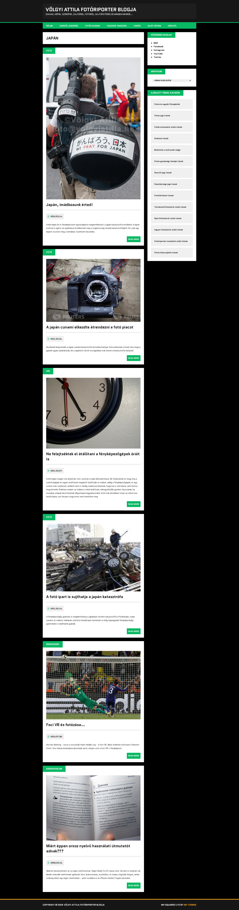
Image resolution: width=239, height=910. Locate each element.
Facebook (158, 46)
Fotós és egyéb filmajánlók (167, 104)
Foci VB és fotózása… (65, 724)
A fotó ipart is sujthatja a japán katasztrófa (84, 596)
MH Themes (190, 904)
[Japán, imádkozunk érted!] (93, 197)
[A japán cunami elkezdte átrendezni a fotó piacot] (93, 319)
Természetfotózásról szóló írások (170, 207)
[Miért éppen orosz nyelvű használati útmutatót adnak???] (93, 838)
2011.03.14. (56, 608)
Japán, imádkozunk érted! (69, 204)
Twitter (157, 57)
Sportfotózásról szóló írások (167, 218)
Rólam (49, 25)
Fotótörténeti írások (164, 195)
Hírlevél (172, 25)
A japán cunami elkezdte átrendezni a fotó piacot (89, 327)
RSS (156, 43)
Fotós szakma (92, 25)
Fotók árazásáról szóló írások (168, 127)
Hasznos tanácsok (117, 25)
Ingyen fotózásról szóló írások (168, 229)
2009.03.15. (57, 862)
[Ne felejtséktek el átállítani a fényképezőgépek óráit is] (93, 446)
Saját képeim (154, 25)
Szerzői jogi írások (163, 172)
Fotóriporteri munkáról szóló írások (171, 241)
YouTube (158, 53)
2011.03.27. (56, 470)
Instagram (159, 50)
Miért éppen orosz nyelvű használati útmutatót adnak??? (88, 848)
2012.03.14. (57, 216)
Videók (137, 25)
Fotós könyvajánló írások (166, 252)
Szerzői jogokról (69, 25)
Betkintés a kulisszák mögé (167, 150)
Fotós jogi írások (162, 115)
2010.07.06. (57, 736)
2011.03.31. (56, 338)
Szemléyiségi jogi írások (165, 184)
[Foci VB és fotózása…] (93, 717)
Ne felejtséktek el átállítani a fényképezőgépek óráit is (93, 456)
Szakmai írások (161, 138)
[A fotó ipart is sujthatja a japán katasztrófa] (93, 589)
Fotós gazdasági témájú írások (168, 161)
